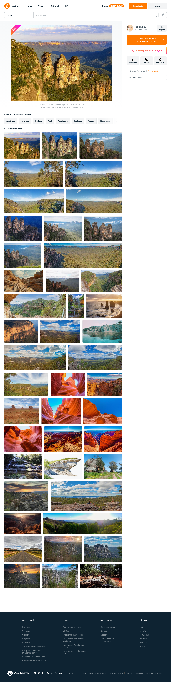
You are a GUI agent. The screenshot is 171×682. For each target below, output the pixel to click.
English (142, 627)
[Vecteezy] (7, 6)
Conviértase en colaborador (107, 639)
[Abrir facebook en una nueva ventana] (35, 673)
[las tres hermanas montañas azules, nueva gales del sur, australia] (23, 228)
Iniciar (157, 6)
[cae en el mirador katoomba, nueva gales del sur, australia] (23, 466)
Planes (105, 6)
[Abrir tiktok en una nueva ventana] (52, 673)
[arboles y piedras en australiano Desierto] (101, 576)
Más (67, 6)
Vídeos (41, 6)
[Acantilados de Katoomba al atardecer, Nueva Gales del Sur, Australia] (21, 331)
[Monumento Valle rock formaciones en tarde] (21, 411)
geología (78, 121)
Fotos (29, 6)
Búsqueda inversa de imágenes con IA (31, 651)
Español (143, 631)
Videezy (25, 634)
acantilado (63, 121)
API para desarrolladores (33, 646)
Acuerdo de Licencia (72, 627)
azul (50, 121)
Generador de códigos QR (34, 660)
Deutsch (143, 638)
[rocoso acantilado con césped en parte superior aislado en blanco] (63, 466)
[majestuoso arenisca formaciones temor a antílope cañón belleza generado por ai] (22, 523)
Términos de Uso (116, 673)
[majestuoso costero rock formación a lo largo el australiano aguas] (102, 331)
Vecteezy (26, 631)
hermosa (25, 121)
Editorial (55, 6)
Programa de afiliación (73, 634)
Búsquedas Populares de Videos (74, 652)
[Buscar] (155, 15)
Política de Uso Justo (153, 673)
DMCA (66, 631)
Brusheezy (27, 627)
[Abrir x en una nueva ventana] (56, 673)
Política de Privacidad (134, 673)
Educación (27, 642)
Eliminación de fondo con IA (35, 656)
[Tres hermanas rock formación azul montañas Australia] (62, 281)
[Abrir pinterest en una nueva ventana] (48, 673)
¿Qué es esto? (153, 71)
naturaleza (105, 121)
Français (143, 642)
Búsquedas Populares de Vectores (74, 639)
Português (144, 634)
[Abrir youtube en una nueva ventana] (60, 673)
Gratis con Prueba (146, 40)
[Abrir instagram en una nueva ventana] (39, 673)
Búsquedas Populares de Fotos (74, 646)
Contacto (104, 631)
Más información (135, 77)
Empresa (26, 638)
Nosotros (104, 634)
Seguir (162, 30)
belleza (38, 121)
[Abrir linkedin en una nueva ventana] (43, 673)
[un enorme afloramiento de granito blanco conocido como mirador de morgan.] (103, 466)
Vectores (16, 6)
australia (10, 121)
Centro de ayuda (107, 627)
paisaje (91, 121)
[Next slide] (118, 121)
